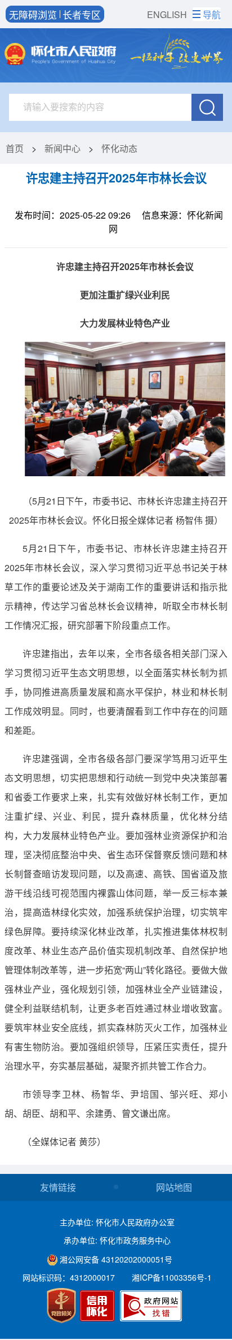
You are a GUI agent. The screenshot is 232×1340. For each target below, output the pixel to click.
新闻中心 (62, 148)
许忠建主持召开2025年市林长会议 (116, 177)
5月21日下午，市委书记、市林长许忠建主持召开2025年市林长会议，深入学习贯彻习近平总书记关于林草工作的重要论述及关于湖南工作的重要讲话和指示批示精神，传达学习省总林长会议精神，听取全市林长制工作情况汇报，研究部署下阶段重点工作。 (116, 587)
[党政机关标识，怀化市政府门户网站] (61, 1305)
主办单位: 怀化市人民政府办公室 (117, 1222)
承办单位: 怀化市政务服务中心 (117, 1240)
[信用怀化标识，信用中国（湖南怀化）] (99, 1307)
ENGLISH (167, 14)
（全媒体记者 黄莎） (64, 1141)
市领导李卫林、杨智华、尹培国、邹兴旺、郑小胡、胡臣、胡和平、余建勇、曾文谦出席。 (116, 1103)
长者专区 (82, 14)
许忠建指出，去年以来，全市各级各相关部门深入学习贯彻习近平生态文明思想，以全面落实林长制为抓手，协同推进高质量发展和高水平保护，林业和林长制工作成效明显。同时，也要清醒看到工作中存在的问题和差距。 (116, 692)
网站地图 (174, 1187)
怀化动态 (119, 148)
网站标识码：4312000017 (69, 1277)
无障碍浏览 (33, 14)
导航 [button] (212, 14)
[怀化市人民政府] (60, 55)
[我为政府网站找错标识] (151, 1306)
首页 (15, 148)
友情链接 (58, 1187)
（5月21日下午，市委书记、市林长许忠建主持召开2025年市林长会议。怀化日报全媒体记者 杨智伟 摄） (118, 510)
